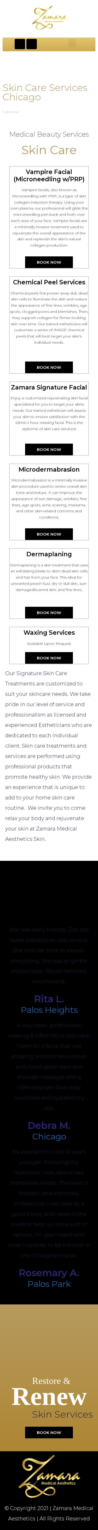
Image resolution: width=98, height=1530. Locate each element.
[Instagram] (31, 44)
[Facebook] (20, 44)
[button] (72, 43)
